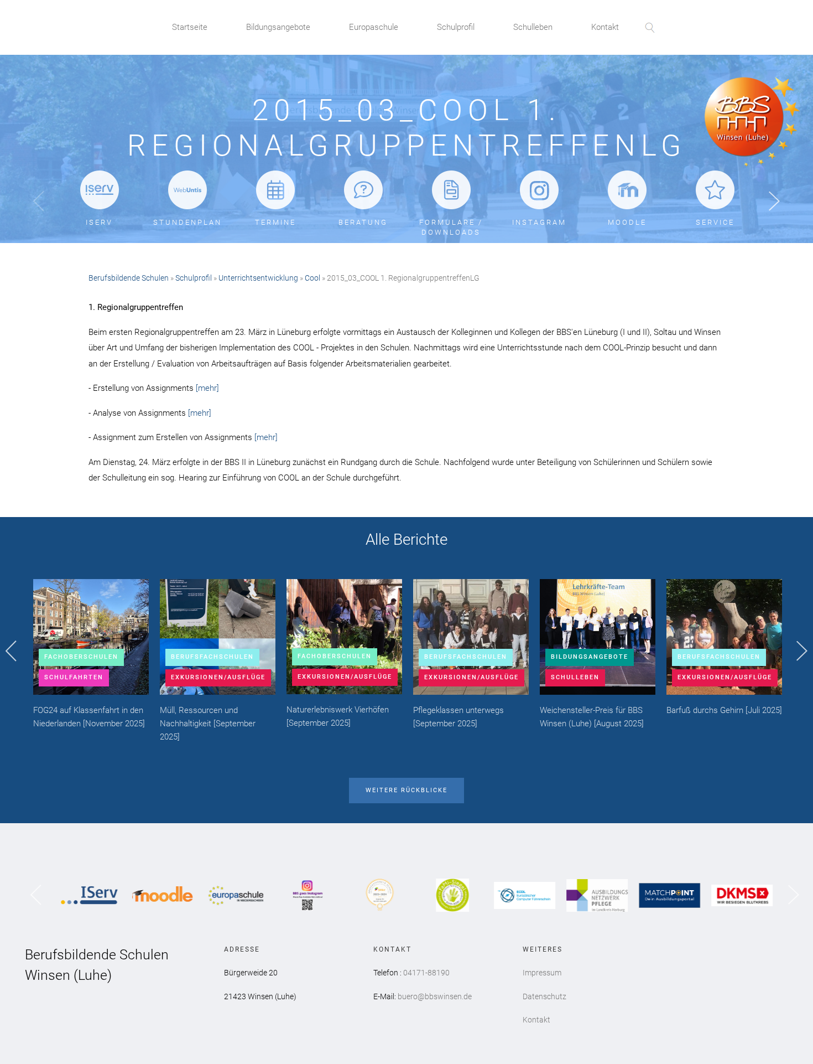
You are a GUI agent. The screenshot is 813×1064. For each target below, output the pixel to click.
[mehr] (207, 388)
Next (774, 202)
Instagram (539, 222)
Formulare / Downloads (451, 227)
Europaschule (373, 27)
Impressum (542, 972)
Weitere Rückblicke (406, 790)
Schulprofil (456, 27)
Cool (312, 277)
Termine (275, 222)
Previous (38, 201)
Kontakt (605, 27)
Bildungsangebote (278, 27)
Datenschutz (544, 996)
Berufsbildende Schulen (128, 277)
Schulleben (533, 27)
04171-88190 (426, 972)
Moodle (627, 222)
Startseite (189, 27)
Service (715, 222)
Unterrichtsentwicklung (258, 277)
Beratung (363, 222)
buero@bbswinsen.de (435, 996)
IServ (99, 222)
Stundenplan (187, 222)
